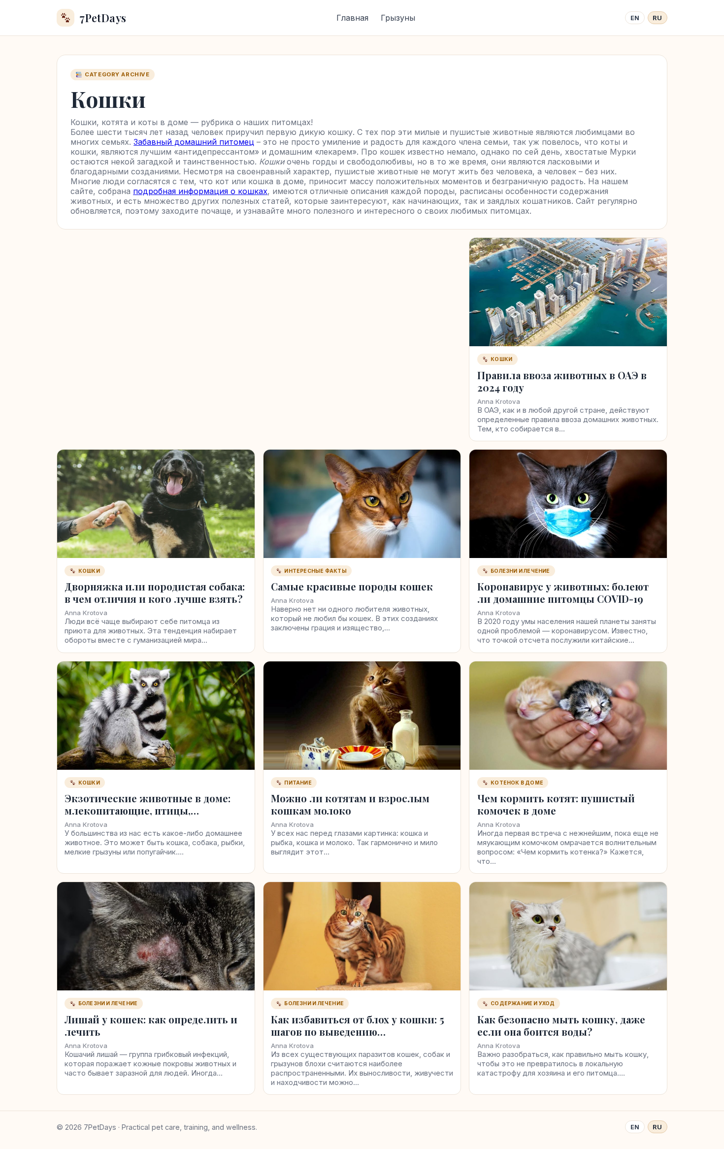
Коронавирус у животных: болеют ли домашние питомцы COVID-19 (563, 592)
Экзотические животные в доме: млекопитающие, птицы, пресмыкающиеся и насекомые (147, 810)
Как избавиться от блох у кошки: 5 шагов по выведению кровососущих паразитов (357, 1032)
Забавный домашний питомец (193, 142)
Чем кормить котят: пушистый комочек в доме (556, 804)
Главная (352, 18)
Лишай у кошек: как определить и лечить (151, 1025)
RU (657, 18)
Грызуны (398, 18)
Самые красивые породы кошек (352, 586)
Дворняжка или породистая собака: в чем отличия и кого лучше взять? (155, 592)
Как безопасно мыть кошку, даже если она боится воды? (561, 1025)
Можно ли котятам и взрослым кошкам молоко (350, 804)
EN (635, 18)
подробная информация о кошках (200, 191)
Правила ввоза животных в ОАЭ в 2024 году (562, 381)
